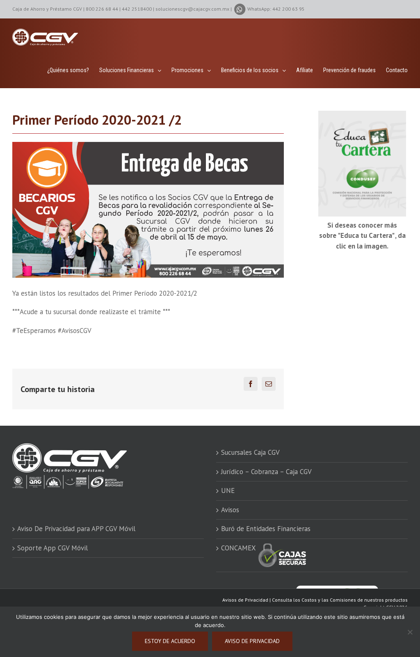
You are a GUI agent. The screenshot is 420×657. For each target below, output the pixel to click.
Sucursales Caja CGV (250, 452)
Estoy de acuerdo (170, 641)
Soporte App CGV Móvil (52, 547)
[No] (410, 632)
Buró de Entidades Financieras (265, 528)
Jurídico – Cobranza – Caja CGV (266, 471)
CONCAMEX (239, 547)
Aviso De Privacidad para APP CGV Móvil (76, 528)
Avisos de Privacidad (245, 600)
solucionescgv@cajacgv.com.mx (192, 9)
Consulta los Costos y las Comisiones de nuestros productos (340, 600)
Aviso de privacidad (252, 641)
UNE (228, 490)
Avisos (230, 509)
